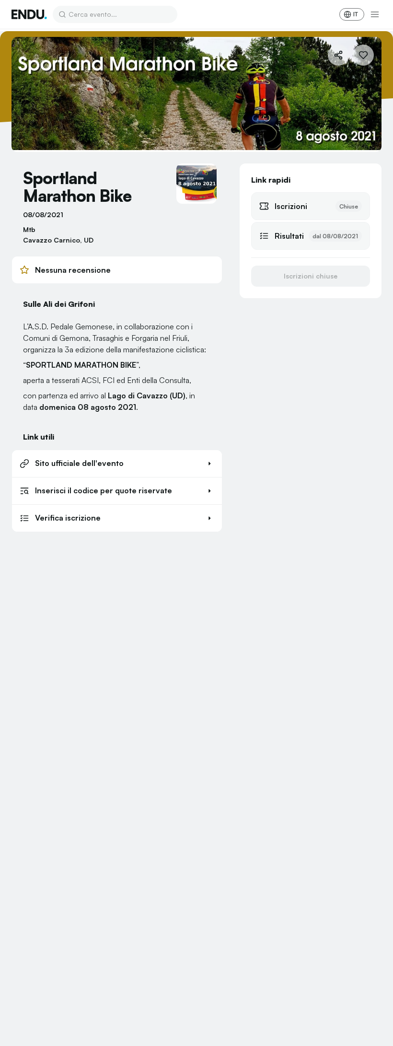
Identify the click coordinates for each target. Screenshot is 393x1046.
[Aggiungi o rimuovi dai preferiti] (363, 55)
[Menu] (374, 14)
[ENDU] (29, 14)
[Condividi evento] (338, 55)
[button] (117, 463)
